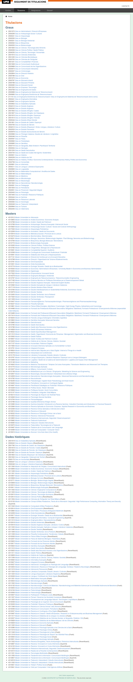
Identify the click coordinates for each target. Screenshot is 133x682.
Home (10, 16)
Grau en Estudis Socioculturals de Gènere (30, 131)
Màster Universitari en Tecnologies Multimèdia (31, 653)
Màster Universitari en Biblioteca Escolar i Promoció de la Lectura (38, 233)
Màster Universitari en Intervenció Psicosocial (31, 569)
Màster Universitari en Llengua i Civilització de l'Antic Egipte (36, 576)
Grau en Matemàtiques (23, 173)
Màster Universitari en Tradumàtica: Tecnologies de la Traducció (37, 425)
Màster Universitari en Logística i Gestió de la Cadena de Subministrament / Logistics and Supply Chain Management (56, 360)
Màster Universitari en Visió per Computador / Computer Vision (37, 430)
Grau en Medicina (21, 176)
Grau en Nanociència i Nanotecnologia (29, 183)
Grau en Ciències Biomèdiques (26, 57)
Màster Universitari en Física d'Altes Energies (31, 536)
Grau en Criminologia (22, 71)
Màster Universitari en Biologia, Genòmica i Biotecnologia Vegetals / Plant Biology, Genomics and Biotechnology (54, 238)
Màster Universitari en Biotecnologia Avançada (31, 243)
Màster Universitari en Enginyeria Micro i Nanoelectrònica (35, 520)
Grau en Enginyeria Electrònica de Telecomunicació (33, 94)
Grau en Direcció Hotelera (24, 73)
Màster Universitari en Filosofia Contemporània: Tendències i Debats (39, 534)
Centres (8, 10)
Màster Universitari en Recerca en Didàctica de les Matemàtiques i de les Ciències (44, 620)
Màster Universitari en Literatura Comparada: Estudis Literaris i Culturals (40, 355)
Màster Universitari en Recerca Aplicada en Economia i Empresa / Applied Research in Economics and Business (55, 406)
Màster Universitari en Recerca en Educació (30, 411)
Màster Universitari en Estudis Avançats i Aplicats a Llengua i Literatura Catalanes (44, 527)
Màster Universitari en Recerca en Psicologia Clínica (34, 630)
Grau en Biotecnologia (23, 45)
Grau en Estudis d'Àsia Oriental (26, 120)
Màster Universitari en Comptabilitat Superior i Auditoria (34, 250)
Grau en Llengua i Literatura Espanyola (29, 464)
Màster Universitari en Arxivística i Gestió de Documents (34, 231)
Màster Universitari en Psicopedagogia (28, 399)
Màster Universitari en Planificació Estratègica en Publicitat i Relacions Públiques (43, 385)
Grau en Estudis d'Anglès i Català (27, 110)
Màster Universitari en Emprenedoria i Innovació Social (34, 273)
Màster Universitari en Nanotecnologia (29, 583)
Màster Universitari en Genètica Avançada (30, 546)
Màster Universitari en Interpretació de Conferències (33, 353)
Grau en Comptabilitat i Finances (26, 62)
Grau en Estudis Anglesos (24, 106)
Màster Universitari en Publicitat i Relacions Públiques (34, 604)
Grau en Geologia (21, 148)
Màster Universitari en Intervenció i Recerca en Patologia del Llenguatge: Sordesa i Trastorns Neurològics (52, 567)
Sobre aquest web (68, 675)
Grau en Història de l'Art (23, 157)
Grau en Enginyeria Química (25, 101)
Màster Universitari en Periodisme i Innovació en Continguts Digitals (39, 383)
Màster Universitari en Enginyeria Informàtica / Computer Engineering (39, 518)
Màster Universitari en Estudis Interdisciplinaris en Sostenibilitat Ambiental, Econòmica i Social (48, 289)
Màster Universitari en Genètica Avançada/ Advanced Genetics (37, 320)
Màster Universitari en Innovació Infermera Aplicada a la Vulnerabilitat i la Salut (43, 346)
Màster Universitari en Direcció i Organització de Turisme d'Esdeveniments (41, 259)
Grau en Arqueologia (22, 36)
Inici (60, 675)
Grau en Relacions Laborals (25, 199)
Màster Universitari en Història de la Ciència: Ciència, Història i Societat (40, 341)
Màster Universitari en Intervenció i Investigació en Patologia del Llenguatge (42, 564)
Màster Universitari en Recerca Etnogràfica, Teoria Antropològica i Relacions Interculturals (47, 641)
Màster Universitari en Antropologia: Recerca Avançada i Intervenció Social (41, 224)
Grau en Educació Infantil (24, 80)
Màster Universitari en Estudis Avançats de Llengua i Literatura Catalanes (41, 285)
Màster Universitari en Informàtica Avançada (31, 560)
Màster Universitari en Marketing (26, 362)
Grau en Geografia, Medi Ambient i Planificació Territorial (35, 145)
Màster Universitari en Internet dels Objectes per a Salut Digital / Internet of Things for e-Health (48, 350)
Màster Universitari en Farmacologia (28, 299)
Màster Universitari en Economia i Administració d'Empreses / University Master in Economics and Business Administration (58, 268)
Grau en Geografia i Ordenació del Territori (30, 457)
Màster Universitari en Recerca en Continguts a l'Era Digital (36, 611)
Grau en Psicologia (22, 192)
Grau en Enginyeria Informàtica (26, 99)
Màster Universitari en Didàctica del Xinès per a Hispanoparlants (38, 254)
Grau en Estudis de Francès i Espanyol (29, 452)
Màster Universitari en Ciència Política (28, 497)
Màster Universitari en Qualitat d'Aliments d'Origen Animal (35, 402)
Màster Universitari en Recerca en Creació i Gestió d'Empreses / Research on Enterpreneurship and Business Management (59, 613)
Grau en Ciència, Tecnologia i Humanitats (29, 52)
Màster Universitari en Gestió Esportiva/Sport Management (35, 332)
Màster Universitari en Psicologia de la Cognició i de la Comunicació (39, 602)
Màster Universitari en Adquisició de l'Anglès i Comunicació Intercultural (40, 466)
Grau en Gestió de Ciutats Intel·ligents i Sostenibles (33, 152)
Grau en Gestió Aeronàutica (25, 150)
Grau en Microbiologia (23, 178)
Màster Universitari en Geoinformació (28, 322)
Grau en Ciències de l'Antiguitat (26, 59)
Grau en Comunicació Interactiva (26, 69)
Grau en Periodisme (22, 187)
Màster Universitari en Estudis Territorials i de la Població (35, 294)
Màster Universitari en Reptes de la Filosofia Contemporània (36, 651)
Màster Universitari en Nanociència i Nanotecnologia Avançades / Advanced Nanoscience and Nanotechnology (54, 376)
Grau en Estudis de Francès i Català (28, 448)
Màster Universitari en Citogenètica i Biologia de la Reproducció (37, 247)
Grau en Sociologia (22, 202)
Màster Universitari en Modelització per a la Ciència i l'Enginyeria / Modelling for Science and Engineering (52, 371)
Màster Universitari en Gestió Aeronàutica (29, 325)
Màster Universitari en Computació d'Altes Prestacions (34, 506)
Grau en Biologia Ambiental (25, 40)
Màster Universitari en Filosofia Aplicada (29, 304)
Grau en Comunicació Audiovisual (27, 64)
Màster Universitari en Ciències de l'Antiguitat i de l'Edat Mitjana (37, 499)
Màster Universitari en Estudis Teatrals (28, 292)
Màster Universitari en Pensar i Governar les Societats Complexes (38, 597)
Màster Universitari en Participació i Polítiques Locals (34, 595)
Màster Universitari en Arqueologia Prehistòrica (31, 229)
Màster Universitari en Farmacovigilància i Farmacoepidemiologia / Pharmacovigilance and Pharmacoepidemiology (56, 301)
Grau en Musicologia (22, 180)
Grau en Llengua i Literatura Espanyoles (29, 166)
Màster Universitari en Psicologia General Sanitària (33, 397)
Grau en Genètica (21, 143)
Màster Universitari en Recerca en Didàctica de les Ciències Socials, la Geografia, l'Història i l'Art (49, 618)
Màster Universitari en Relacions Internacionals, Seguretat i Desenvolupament (42, 418)
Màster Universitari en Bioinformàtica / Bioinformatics (33, 236)
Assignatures (36, 10)
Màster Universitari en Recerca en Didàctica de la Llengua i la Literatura (40, 616)
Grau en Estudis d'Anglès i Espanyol (28, 115)
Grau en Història (21, 155)
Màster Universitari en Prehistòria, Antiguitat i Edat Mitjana (35, 392)
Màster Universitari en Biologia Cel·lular (29, 478)
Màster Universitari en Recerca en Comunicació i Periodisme (36, 609)
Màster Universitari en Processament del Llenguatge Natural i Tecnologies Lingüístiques (46, 599)
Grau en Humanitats (22, 162)
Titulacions (21, 10)
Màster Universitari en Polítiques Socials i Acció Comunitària (36, 390)
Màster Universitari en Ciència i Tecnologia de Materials (35, 492)
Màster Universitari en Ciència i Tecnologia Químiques (34, 494)
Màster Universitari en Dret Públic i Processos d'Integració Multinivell (39, 511)
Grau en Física (20, 138)
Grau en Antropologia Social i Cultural (28, 33)
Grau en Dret (19, 76)
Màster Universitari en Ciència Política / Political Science (35, 245)
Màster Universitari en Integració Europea (29, 348)
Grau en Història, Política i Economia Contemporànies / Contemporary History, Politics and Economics (51, 159)
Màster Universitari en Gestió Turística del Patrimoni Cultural (36, 339)
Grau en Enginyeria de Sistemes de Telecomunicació (33, 92)
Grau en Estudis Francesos (24, 129)
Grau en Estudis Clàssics (24, 443)
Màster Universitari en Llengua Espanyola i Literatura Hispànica (38, 574)
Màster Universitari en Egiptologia (27, 271)
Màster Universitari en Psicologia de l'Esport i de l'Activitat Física (37, 395)
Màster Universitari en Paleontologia (28, 590)
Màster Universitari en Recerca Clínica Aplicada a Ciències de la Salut (40, 409)
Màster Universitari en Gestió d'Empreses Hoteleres (33, 329)
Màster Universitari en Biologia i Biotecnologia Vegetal (34, 480)
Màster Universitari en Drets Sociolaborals (30, 264)
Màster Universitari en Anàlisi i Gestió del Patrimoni (33, 222)
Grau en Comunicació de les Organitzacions (30, 66)
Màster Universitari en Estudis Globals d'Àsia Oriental (34, 287)
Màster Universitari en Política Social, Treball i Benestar (34, 388)
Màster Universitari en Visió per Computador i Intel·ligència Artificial (39, 667)
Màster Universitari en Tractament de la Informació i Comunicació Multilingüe (42, 655)
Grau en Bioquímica (22, 43)
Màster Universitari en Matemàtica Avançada (31, 578)
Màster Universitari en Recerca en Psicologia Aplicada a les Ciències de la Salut (43, 627)
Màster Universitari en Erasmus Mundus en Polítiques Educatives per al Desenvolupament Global (49, 280)
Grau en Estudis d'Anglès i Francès (27, 117)
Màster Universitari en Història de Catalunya (31, 555)
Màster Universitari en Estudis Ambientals (30, 522)
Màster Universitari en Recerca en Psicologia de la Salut (35, 632)
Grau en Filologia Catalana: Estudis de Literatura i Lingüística (36, 134)
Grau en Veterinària (22, 209)
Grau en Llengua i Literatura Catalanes (29, 462)
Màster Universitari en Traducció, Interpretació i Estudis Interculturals (39, 660)
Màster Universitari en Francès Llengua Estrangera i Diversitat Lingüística (41, 318)
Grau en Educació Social (24, 85)
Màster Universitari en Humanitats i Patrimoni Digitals (34, 343)
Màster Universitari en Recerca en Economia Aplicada (34, 623)
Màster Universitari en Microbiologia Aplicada (31, 367)
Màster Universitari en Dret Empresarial (29, 261)
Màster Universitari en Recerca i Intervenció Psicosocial (34, 416)
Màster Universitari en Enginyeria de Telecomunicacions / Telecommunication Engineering (47, 278)
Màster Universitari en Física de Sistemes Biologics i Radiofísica (38, 539)
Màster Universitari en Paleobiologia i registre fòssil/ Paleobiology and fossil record (44, 381)
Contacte (125, 6)
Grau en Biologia (21, 38)
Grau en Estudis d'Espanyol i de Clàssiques (30, 455)
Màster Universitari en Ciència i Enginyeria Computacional (36, 490)
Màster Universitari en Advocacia (26, 217)
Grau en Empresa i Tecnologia (25, 87)
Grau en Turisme (21, 206)
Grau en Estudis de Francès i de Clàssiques (30, 450)
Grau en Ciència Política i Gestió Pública (29, 50)
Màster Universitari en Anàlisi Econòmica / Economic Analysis (37, 219)
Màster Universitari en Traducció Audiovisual (30, 420)
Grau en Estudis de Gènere (24, 124)
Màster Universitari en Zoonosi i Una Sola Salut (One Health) (36, 432)
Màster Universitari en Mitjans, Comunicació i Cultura (33, 369)
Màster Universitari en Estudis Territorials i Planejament (34, 297)
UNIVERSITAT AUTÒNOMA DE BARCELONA (61, 678)
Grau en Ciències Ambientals (25, 55)
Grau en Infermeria (21, 164)
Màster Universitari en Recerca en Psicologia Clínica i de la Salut (38, 413)
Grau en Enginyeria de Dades (25, 90)
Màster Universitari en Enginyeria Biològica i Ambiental (34, 275)
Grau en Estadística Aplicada (25, 104)
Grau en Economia (21, 78)
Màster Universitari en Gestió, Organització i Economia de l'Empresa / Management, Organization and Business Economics (58, 334)
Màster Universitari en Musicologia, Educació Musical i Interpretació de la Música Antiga (46, 374)
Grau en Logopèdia (22, 169)
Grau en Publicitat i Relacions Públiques (29, 194)
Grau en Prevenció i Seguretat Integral (28, 190)
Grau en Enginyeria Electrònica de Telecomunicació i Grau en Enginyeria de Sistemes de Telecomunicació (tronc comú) (55, 97)
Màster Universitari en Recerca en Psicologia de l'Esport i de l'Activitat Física (42, 634)
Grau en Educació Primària (24, 83)
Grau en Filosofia (21, 136)
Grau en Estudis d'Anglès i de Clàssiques (29, 113)
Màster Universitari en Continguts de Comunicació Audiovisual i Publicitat (41, 252)
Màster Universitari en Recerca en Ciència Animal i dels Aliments (38, 606)
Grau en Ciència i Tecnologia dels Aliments (30, 48)
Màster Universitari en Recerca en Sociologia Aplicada (34, 639)
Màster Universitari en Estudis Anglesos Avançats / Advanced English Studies (42, 282)
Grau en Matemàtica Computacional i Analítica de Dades (35, 171)
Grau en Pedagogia (22, 185)
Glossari (50, 10)
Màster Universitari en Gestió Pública (28, 336)
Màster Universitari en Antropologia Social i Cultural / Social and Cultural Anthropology (45, 226)
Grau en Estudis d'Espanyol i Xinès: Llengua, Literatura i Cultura (37, 127)
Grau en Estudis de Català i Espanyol (28, 122)
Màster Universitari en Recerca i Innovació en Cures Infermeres (37, 644)
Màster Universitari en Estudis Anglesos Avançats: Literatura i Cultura (39, 525)
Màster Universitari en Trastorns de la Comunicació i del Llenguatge (39, 427)
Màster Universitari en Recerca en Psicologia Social (33, 637)
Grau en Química (21, 197)
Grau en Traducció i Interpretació (26, 204)
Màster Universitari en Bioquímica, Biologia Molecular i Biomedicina (39, 240)
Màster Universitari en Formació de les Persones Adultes (35, 541)
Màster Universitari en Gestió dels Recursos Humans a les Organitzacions (41, 327)
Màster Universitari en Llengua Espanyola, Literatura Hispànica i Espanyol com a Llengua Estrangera (51, 357)
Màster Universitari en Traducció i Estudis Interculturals (34, 423)
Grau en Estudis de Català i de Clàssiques (30, 445)
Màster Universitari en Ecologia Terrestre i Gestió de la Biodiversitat (38, 266)
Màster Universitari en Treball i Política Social (31, 665)
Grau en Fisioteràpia (22, 141)
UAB (6, 2)
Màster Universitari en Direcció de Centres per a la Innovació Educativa (40, 257)
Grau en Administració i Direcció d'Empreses (30, 31)
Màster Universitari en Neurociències (28, 378)
